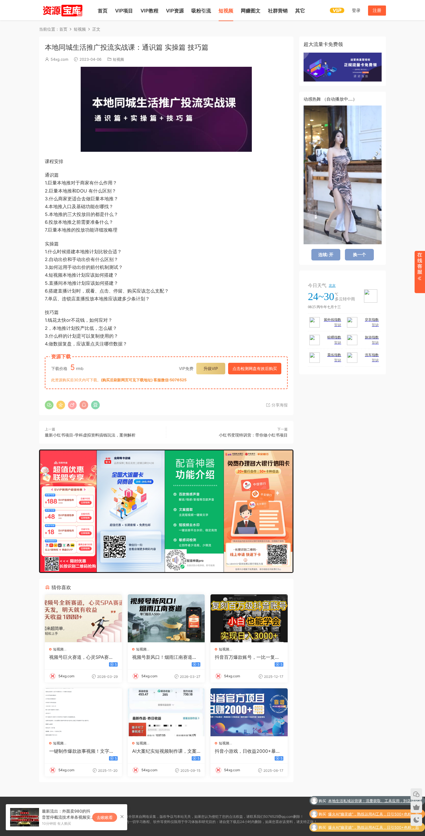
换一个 (359, 254)
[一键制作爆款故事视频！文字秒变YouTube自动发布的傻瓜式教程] (83, 712)
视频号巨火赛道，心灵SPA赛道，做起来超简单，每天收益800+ (82, 657)
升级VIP (211, 368)
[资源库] (62, 10)
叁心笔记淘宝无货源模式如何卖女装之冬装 (386, 827)
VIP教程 (149, 11)
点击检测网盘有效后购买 (254, 368)
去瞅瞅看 (105, 817)
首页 (103, 11)
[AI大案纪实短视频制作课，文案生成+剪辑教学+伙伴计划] (166, 712)
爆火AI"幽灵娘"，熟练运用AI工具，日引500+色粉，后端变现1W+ (373, 801)
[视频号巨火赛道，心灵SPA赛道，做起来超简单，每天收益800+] (83, 618)
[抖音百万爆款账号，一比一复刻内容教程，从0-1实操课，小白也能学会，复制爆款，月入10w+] (249, 618)
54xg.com (59, 59)
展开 (420, 272)
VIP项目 (124, 11)
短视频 (226, 11)
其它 (300, 11)
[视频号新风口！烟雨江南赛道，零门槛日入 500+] (166, 618)
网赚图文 (250, 11)
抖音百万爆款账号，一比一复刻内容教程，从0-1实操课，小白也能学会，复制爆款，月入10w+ (248, 657)
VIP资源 (175, 11)
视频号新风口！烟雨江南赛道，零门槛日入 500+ (164, 657)
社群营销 (278, 11)
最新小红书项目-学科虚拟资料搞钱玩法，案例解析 (90, 434)
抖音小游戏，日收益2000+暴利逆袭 (247, 751)
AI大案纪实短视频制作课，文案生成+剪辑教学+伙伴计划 (164, 751)
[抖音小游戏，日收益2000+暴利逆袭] (249, 712)
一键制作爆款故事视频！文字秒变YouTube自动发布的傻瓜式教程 (81, 751)
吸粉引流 (201, 11)
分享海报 (279, 404)
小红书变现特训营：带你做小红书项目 (253, 434)
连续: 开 (325, 254)
